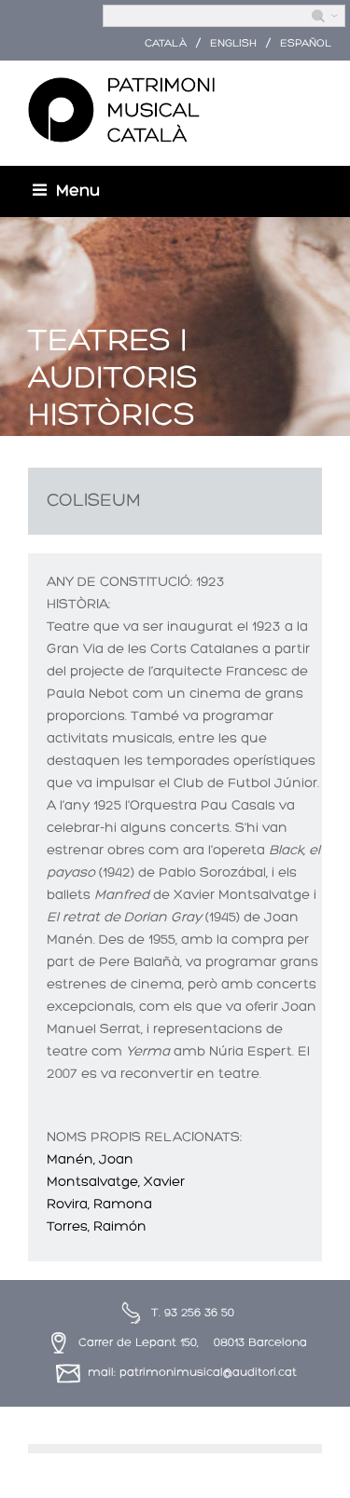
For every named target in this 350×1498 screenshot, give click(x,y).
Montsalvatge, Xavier (116, 1183)
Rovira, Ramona (99, 1205)
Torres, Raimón (97, 1227)
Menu (78, 191)
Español (305, 43)
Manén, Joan (90, 1160)
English (233, 43)
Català (166, 43)
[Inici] (121, 110)
